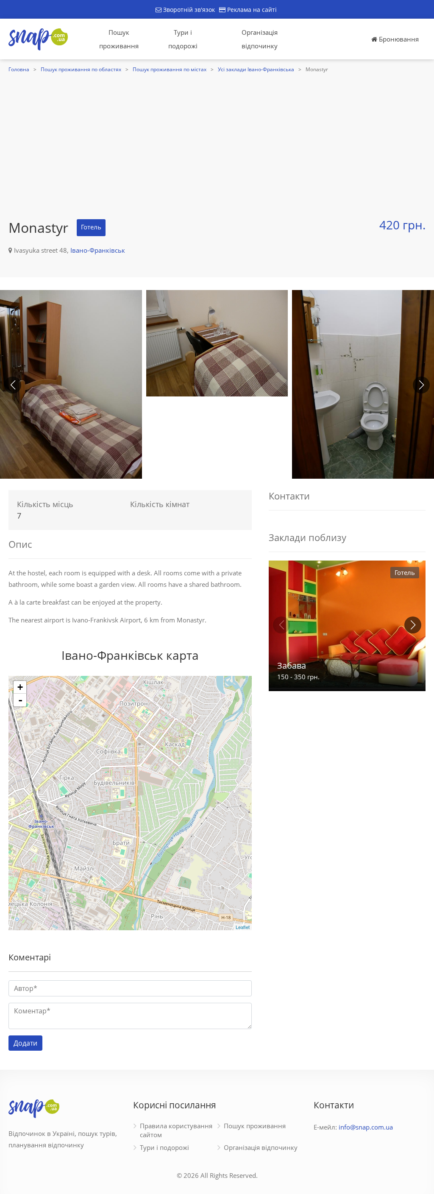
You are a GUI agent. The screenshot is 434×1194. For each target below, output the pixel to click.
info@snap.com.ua (366, 1127)
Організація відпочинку (260, 39)
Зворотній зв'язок (188, 10)
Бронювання (398, 39)
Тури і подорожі (183, 39)
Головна (18, 69)
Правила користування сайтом (176, 1130)
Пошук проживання (119, 39)
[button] (421, 385)
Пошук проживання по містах (169, 69)
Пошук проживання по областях (81, 69)
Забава (291, 665)
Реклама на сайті (251, 10)
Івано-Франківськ (97, 250)
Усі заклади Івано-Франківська (256, 69)
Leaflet (243, 926)
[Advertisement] (217, 138)
